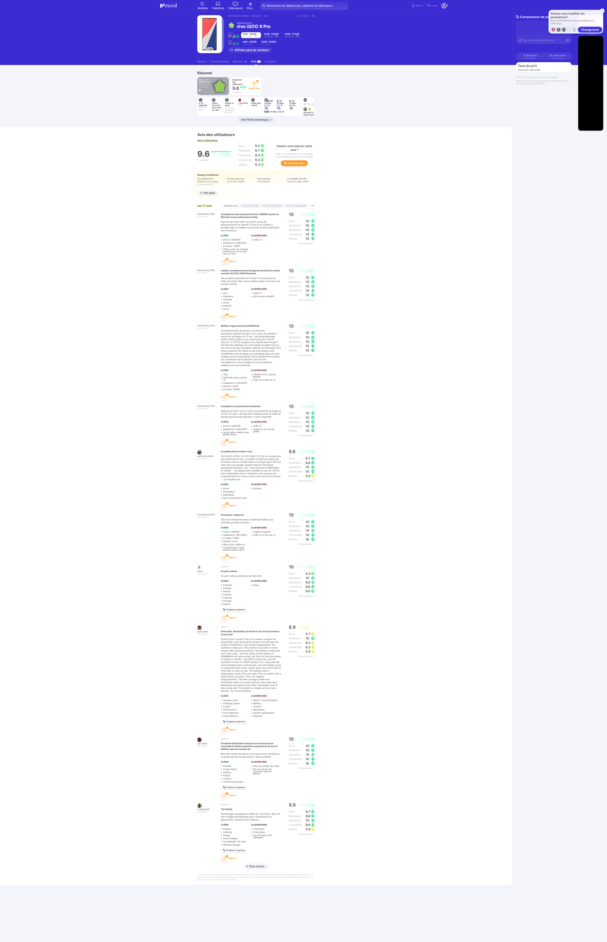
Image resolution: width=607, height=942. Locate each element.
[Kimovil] (168, 5)
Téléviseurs (235, 8)
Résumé (202, 61)
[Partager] (313, 16)
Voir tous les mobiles (238, 15)
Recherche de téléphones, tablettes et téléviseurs (299, 5)
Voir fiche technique (255, 119)
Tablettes (218, 8)
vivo (266, 15)
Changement (590, 29)
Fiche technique (219, 61)
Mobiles (203, 8)
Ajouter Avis (296, 163)
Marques (256, 15)
